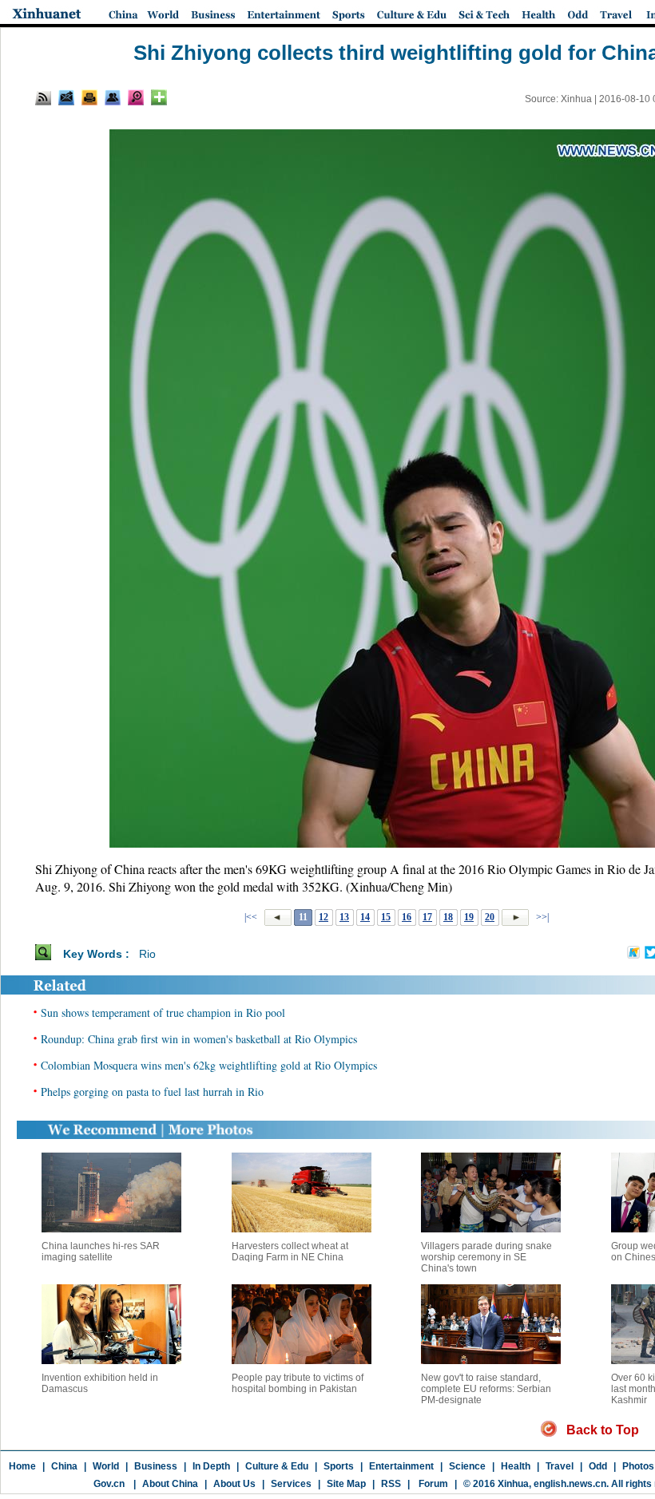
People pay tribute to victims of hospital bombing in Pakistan (297, 1383)
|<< (250, 917)
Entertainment (401, 1466)
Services (291, 1483)
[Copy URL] (113, 97)
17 (427, 917)
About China (170, 1483)
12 (323, 917)
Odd (598, 1466)
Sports (339, 1466)
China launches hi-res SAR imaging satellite (101, 1251)
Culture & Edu (276, 1466)
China (64, 1466)
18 (448, 917)
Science (467, 1466)
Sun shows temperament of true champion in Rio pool (163, 1012)
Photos (638, 1466)
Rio (147, 953)
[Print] (89, 97)
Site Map (346, 1483)
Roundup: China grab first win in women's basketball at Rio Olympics (199, 1038)
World (106, 1466)
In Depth (211, 1466)
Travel (560, 1466)
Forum (432, 1483)
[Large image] (136, 97)
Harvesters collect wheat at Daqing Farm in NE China (290, 1251)
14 (365, 917)
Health (515, 1466)
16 (406, 917)
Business (155, 1466)
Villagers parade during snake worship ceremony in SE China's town (486, 1257)
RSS (391, 1483)
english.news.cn (570, 1483)
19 (469, 917)
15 (386, 917)
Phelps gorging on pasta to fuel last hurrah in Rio (152, 1091)
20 (489, 917)
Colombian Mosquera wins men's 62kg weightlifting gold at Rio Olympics (209, 1065)
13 (344, 917)
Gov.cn (109, 1483)
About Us (234, 1483)
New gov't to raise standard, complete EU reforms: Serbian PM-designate (486, 1389)
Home (22, 1466)
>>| (541, 917)
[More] (159, 97)
